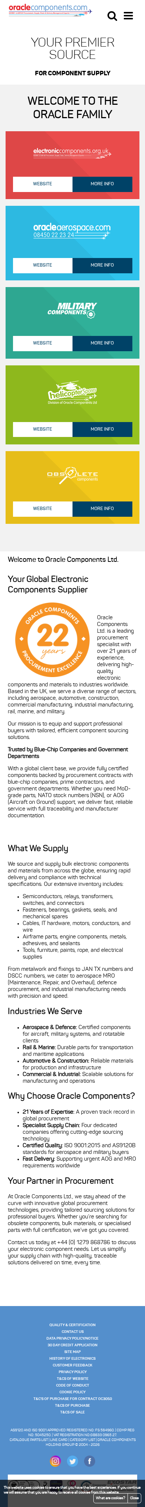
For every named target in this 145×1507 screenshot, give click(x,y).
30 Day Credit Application (72, 1345)
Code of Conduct (72, 1385)
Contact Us (73, 1332)
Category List (82, 1440)
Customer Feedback (72, 1365)
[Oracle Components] (50, 10)
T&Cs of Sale (72, 1412)
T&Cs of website (72, 1379)
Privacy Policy (73, 1372)
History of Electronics (72, 1358)
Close (134, 1498)
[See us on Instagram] (55, 1465)
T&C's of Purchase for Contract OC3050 (72, 1399)
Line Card (59, 1440)
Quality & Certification (72, 1325)
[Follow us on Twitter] (72, 1465)
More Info (102, 184)
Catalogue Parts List (29, 1440)
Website (42, 184)
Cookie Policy (72, 1392)
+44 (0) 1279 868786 (83, 1243)
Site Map (72, 1352)
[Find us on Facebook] (89, 1465)
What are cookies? (110, 1498)
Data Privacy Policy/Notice (72, 1338)
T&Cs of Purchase (72, 1405)
